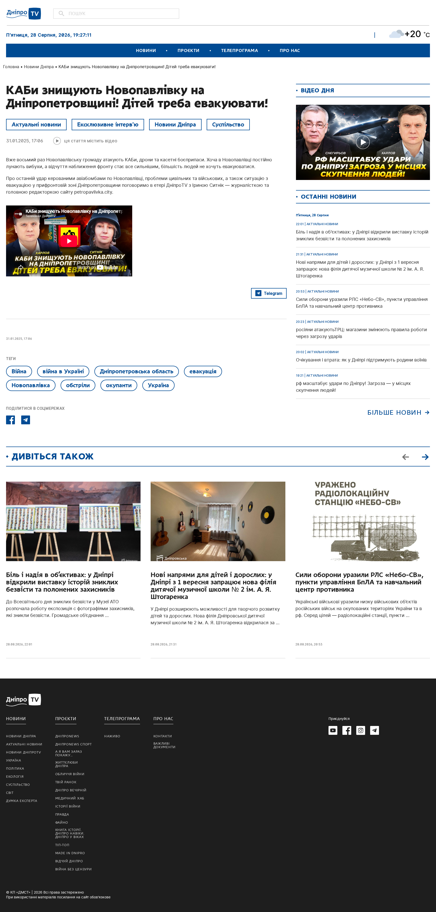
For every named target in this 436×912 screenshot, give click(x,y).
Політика (15, 768)
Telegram (273, 293)
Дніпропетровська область (136, 371)
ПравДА (62, 814)
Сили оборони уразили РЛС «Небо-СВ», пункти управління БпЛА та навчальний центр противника (359, 582)
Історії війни (67, 806)
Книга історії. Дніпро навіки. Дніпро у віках (70, 833)
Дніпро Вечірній (71, 790)
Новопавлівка (31, 385)
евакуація (202, 371)
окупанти (119, 385)
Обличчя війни (70, 774)
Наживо (112, 736)
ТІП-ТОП (62, 845)
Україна (158, 385)
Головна (11, 66)
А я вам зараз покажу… (68, 753)
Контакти (162, 736)
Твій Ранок (65, 782)
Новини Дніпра (39, 66)
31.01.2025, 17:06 (24, 140)
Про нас (290, 50)
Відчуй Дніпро (69, 861)
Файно (61, 822)
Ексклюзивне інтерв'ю (108, 124)
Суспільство (228, 124)
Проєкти (188, 50)
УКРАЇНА (13, 760)
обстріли (78, 385)
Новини (146, 50)
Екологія (15, 776)
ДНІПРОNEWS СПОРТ (73, 744)
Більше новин (394, 412)
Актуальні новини (36, 124)
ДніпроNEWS (67, 736)
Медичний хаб (69, 798)
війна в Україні (63, 371)
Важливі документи (164, 745)
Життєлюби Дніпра (66, 764)
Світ (10, 793)
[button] (425, 456)
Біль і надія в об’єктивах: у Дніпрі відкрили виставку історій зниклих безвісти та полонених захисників (62, 582)
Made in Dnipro (70, 853)
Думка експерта (21, 801)
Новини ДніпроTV (23, 752)
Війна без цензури (73, 869)
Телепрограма (239, 50)
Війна (19, 371)
